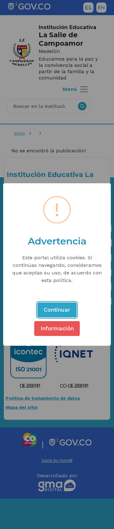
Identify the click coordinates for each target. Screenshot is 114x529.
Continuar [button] (57, 309)
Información (57, 328)
